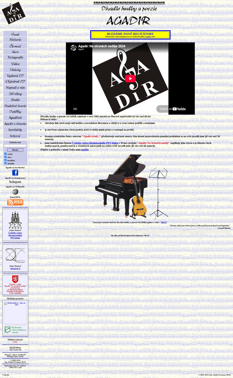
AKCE (164, 222)
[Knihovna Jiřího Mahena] (15, 333)
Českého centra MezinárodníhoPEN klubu (15, 235)
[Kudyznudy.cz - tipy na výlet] (15, 323)
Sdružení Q (15, 268)
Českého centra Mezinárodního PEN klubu (95, 143)
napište (148, 36)
